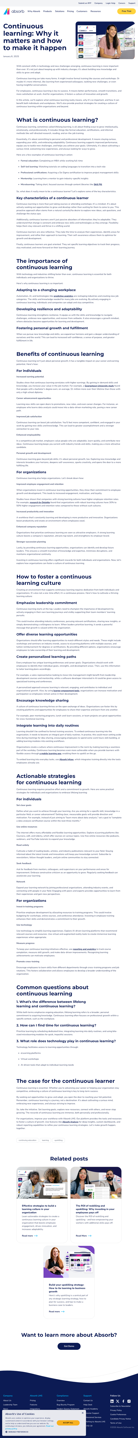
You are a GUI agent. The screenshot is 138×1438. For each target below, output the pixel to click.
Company (98, 3)
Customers (82, 11)
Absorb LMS (36, 1395)
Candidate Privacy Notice (120, 1419)
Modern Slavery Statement (68, 1409)
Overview (61, 1400)
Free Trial (126, 11)
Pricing (70, 11)
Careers (121, 3)
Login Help (110, 3)
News (5, 1409)
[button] (98, 3)
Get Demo (69, 1346)
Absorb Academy (90, 1409)
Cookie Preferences (118, 1414)
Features (33, 1404)
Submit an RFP (84, 3)
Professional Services (92, 1417)
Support (131, 3)
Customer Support (91, 1413)
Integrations (35, 1409)
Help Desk (87, 1404)
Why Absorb (33, 11)
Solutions (59, 11)
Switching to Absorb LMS (94, 1421)
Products (47, 11)
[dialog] (44, 1423)
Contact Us (88, 1400)
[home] (13, 11)
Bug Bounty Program (66, 1404)
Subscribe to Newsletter (120, 1406)
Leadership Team (10, 1404)
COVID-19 (87, 1426)
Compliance (62, 1395)
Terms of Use (115, 1423)
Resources (96, 11)
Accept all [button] (68, 1423)
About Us (7, 1400)
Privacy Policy (116, 1410)
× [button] (83, 1413)
